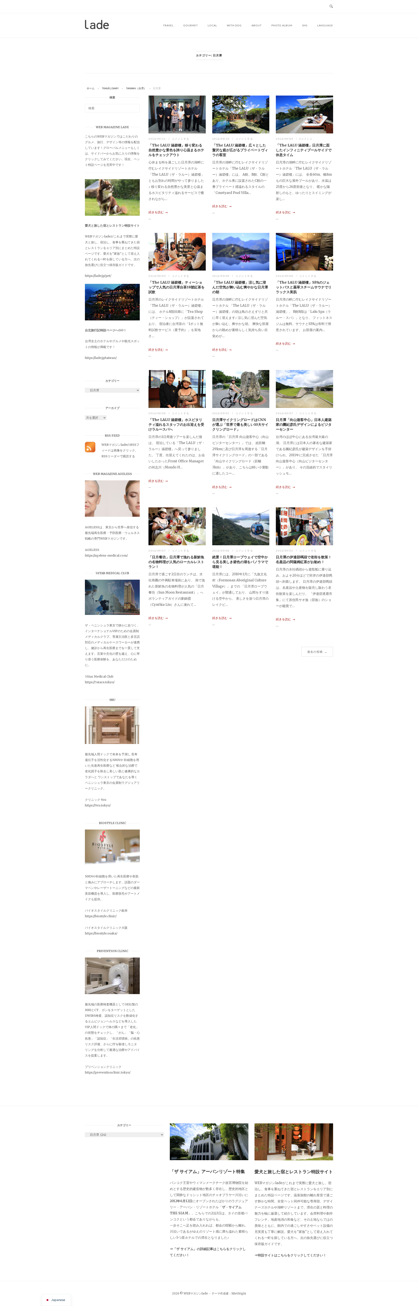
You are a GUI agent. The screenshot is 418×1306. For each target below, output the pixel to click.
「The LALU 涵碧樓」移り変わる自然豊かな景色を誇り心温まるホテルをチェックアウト (176, 150)
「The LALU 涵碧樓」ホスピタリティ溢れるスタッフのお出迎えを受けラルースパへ (176, 424)
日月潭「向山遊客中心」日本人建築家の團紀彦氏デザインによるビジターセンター (304, 424)
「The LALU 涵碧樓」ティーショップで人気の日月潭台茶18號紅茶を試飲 (176, 287)
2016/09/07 (221, 413)
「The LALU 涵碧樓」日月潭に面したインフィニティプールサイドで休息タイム (304, 150)
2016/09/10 (221, 138)
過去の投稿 (317, 651)
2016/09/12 (157, 138)
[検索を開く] (331, 6)
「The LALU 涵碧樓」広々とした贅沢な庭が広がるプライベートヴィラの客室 (240, 150)
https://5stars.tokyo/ (100, 682)
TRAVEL (168, 25)
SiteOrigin (238, 1293)
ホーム (90, 88)
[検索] (135, 106)
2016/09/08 (285, 276)
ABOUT (256, 25)
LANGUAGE (325, 25)
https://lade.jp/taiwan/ (101, 358)
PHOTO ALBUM (281, 25)
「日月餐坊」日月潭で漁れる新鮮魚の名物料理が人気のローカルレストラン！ (176, 562)
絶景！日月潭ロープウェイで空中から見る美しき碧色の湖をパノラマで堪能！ (240, 562)
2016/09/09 (285, 138)
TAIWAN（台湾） (136, 88)
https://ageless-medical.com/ (106, 555)
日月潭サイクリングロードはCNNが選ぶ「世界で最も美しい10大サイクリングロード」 (240, 424)
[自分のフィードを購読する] (90, 451)
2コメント (306, 138)
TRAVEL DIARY (110, 88)
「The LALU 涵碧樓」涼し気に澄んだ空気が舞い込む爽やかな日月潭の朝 (240, 287)
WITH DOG (234, 25)
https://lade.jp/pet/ (98, 276)
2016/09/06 (221, 550)
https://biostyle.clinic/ (100, 916)
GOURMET (190, 25)
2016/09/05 (285, 550)
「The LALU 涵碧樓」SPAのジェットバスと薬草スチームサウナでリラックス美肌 (304, 287)
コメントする (180, 138)
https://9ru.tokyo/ (98, 805)
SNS (304, 25)
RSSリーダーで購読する (118, 456)
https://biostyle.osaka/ (101, 933)
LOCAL (212, 25)
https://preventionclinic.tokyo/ (107, 1072)
